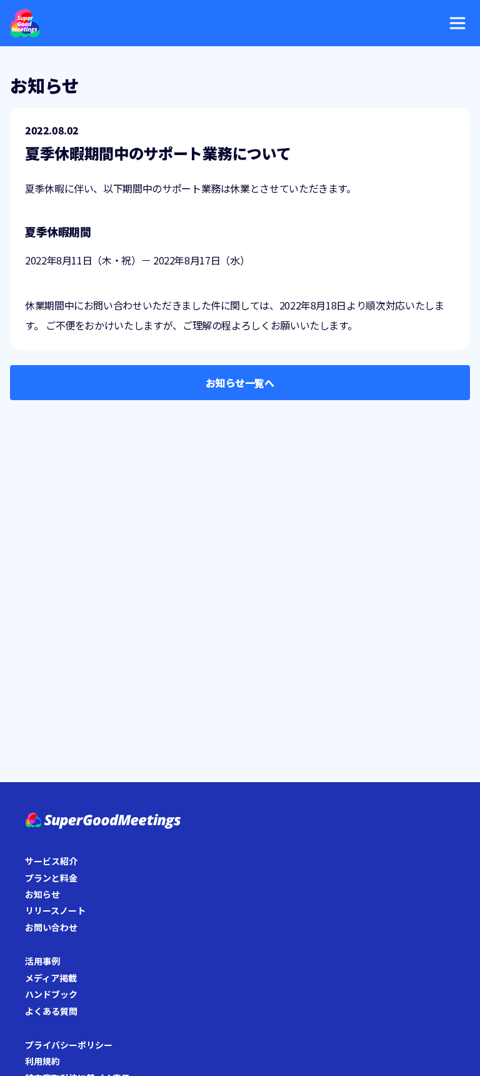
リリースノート (55, 910)
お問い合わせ (51, 927)
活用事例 (42, 961)
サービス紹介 (51, 861)
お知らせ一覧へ (240, 382)
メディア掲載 (51, 978)
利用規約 (42, 1061)
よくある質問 (51, 1011)
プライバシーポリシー (68, 1044)
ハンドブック (51, 994)
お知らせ (42, 894)
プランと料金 (51, 878)
